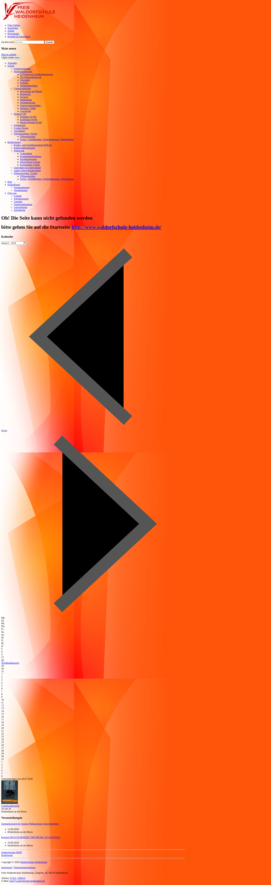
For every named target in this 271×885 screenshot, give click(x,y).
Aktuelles (12, 63)
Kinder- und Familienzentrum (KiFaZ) (33, 145)
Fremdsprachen (27, 102)
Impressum (6, 867)
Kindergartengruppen (24, 148)
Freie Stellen (14, 25)
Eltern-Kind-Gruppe (30, 162)
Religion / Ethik (28, 108)
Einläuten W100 (28, 116)
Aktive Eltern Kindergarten (27, 170)
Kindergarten (14, 142)
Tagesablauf (26, 153)
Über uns (12, 193)
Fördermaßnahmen (23, 204)
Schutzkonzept (21, 198)
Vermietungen (21, 190)
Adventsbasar (20, 207)
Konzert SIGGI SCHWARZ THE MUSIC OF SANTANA (31, 837)
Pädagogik (19, 150)
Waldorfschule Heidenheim (33, 862)
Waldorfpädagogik (23, 71)
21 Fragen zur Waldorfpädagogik (36, 74)
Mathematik (26, 99)
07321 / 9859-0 (17, 878)
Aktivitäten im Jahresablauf (27, 167)
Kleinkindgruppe (28, 159)
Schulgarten (20, 125)
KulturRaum (14, 184)
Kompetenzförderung (30, 156)
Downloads (13, 33)
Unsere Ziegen (21, 128)
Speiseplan (13, 28)
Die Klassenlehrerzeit (30, 77)
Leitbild (17, 196)
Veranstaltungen (22, 187)
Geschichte (25, 111)
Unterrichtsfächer (22, 88)
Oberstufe (25, 80)
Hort (10, 181)
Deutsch (24, 97)
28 (2, 660)
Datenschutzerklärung (24, 867)
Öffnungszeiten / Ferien (25, 133)
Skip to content (8, 54)
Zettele (11, 31)
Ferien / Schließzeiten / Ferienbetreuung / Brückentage (47, 139)
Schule (11, 66)
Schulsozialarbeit (22, 68)
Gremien (18, 201)
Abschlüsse (19, 131)
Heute (4, 430)
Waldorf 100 (20, 114)
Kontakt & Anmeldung (19, 36)
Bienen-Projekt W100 (31, 122)
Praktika (24, 83)
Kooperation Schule (30, 165)
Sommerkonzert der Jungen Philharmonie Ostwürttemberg (30, 823)
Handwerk (25, 94)
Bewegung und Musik (31, 91)
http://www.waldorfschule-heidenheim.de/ (116, 227)
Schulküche (19, 210)
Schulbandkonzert (10, 663)
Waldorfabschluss (28, 85)
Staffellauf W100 (28, 119)
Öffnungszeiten (27, 136)
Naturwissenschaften (30, 105)
